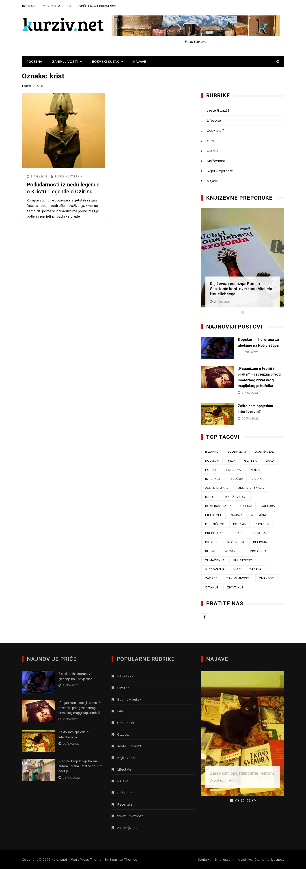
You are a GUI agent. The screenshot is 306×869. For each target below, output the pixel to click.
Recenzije (124, 804)
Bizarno (123, 688)
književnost (236, 497)
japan (257, 478)
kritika (245, 506)
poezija (239, 524)
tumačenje (214, 560)
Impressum (51, 6)
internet (213, 478)
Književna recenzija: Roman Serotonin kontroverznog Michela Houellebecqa (241, 288)
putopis (211, 542)
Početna (34, 62)
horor (210, 469)
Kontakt (29, 6)
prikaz (238, 533)
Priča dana (126, 793)
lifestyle (213, 515)
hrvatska (232, 469)
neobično (259, 515)
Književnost (216, 161)
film (231, 460)
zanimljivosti (238, 578)
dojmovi (212, 460)
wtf (237, 569)
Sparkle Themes (123, 860)
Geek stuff (215, 131)
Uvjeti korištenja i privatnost (92, 6)
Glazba (212, 151)
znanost (266, 578)
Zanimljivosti (65, 62)
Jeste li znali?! (219, 110)
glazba (250, 460)
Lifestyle (214, 121)
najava (236, 515)
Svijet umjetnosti (220, 171)
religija (260, 542)
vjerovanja (215, 569)
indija (255, 469)
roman (229, 551)
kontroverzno (218, 506)
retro (210, 551)
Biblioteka (125, 676)
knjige (210, 497)
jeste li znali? (251, 487)
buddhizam (236, 451)
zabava (255, 569)
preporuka (214, 533)
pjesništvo (214, 524)
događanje (264, 451)
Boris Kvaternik (69, 176)
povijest (262, 524)
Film (210, 141)
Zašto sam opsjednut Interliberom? (242, 773)
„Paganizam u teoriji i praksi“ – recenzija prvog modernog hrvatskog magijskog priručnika (80, 708)
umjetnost (242, 560)
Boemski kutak (105, 62)
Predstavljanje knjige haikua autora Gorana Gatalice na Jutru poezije (80, 766)
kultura (268, 506)
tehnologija (255, 551)
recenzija (235, 542)
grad (269, 460)
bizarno (212, 451)
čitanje (211, 587)
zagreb (211, 578)
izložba (236, 478)
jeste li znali (217, 487)
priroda (259, 533)
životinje (235, 587)
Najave (139, 62)
